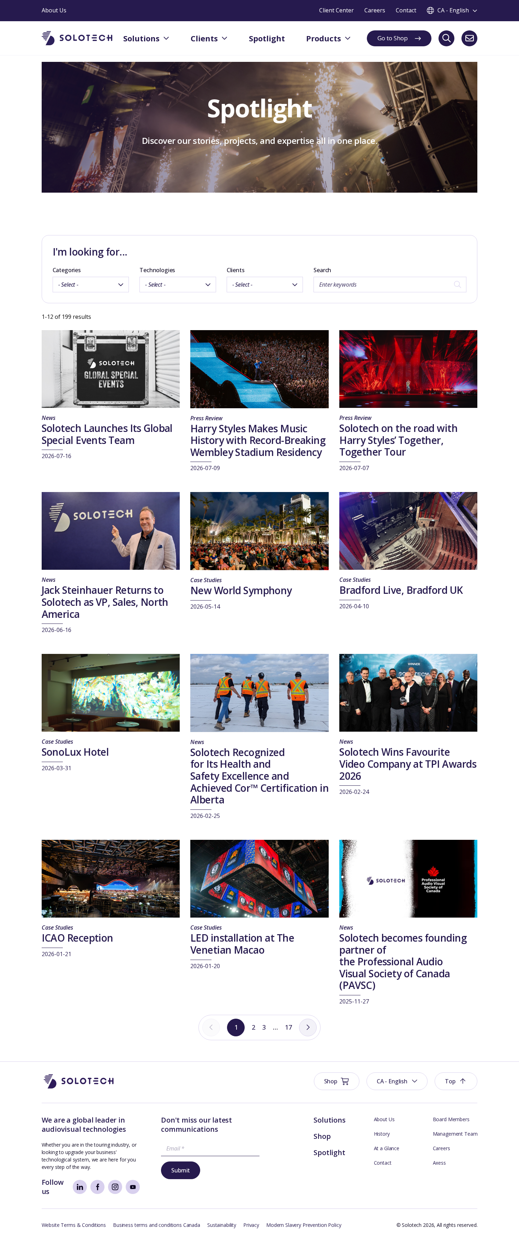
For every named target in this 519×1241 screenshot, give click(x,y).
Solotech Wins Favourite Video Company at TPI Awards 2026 (407, 763)
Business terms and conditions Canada (156, 1225)
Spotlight (329, 1152)
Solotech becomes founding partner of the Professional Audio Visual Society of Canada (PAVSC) (403, 961)
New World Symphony (241, 590)
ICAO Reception (77, 937)
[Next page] (308, 1027)
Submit (180, 1170)
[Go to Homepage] (79, 1081)
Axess (439, 1162)
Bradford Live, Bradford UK (401, 590)
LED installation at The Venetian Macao (242, 943)
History (382, 1133)
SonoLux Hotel (75, 752)
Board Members (451, 1119)
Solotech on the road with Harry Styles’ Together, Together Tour (398, 439)
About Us (384, 1119)
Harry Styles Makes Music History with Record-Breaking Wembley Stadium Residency (258, 440)
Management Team (455, 1133)
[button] (397, 1081)
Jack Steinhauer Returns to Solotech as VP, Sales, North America (105, 601)
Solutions (329, 1120)
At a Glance (386, 1148)
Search (322, 270)
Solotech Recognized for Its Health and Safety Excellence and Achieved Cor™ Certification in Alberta (259, 775)
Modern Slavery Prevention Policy (303, 1225)
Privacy (251, 1225)
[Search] (446, 38)
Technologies (157, 270)
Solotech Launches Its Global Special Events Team (107, 434)
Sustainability (221, 1225)
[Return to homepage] (77, 38)
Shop (322, 1136)
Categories (67, 270)
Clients (236, 270)
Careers (441, 1148)
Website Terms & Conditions (74, 1225)
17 (288, 1027)
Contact (383, 1162)
